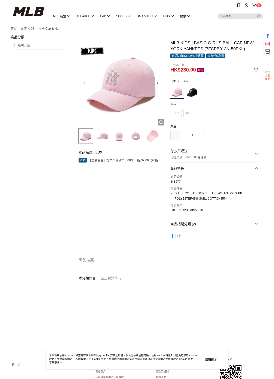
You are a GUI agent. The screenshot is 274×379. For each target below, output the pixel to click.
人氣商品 (267, 77)
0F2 (176, 113)
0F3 (189, 113)
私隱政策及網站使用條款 (109, 377)
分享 (178, 236)
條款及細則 (162, 371)
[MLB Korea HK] (28, 11)
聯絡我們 (161, 377)
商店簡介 (100, 371)
